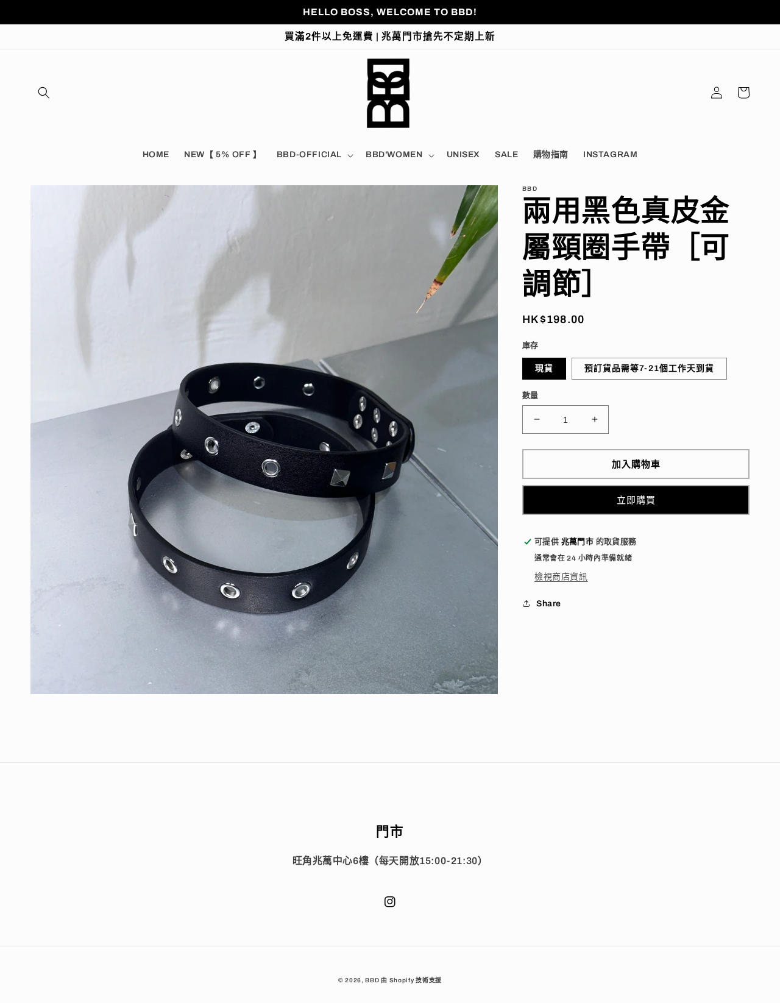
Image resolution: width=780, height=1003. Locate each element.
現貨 (544, 367)
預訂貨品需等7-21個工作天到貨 (649, 367)
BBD (372, 980)
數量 (530, 395)
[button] (43, 92)
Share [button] (548, 603)
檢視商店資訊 (561, 576)
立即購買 (636, 500)
